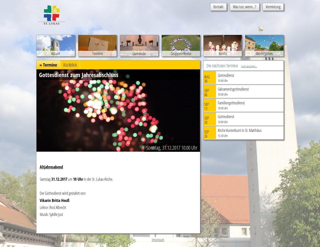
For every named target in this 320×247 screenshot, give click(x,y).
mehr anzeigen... (249, 66)
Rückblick (70, 65)
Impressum (158, 239)
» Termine (48, 65)
